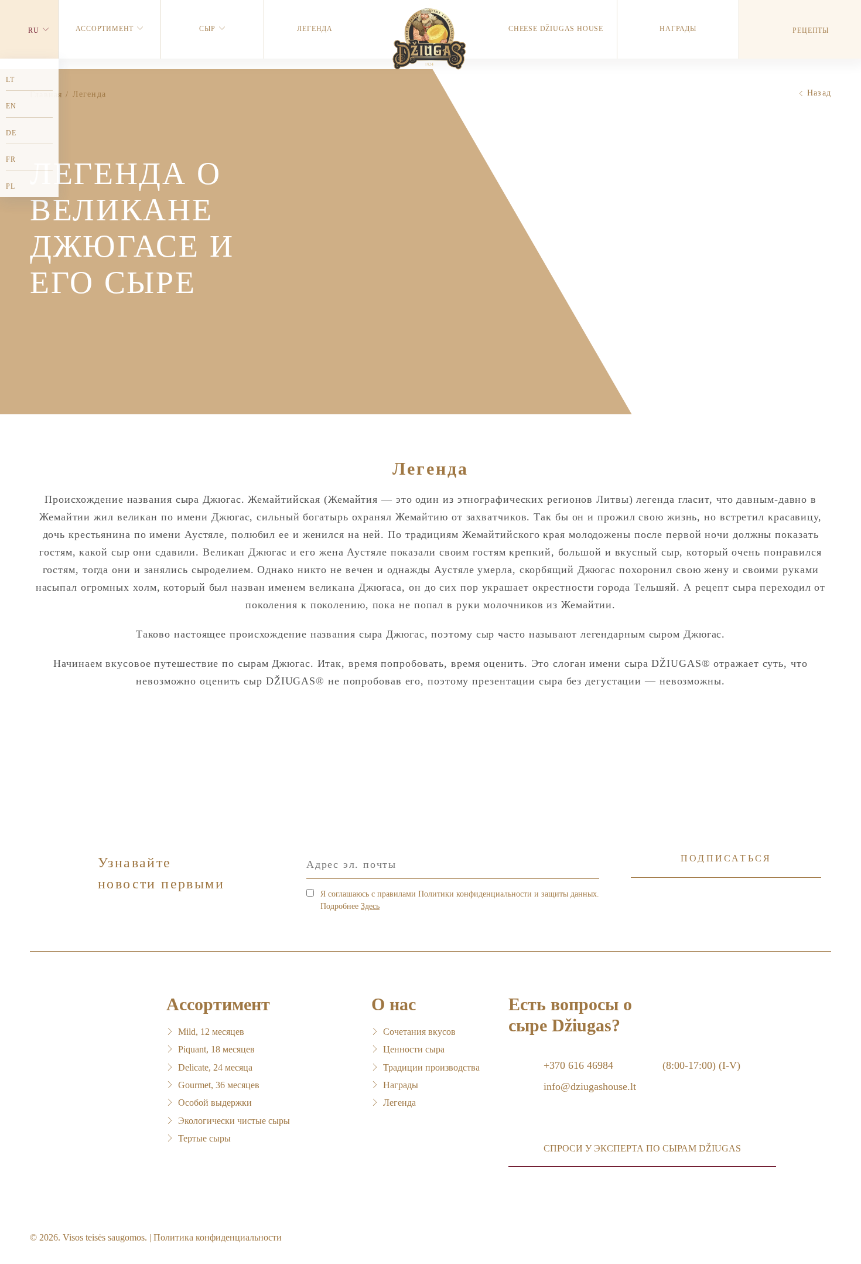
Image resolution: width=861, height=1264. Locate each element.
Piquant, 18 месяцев (216, 1049)
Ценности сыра (414, 1049)
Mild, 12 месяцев (211, 1032)
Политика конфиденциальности (217, 1237)
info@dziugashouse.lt (590, 1086)
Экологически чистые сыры (234, 1121)
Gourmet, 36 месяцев (218, 1085)
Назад (819, 92)
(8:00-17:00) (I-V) (701, 1065)
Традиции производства (431, 1067)
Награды (400, 1085)
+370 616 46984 (578, 1065)
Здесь (370, 906)
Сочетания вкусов (419, 1032)
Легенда (399, 1103)
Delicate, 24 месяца (215, 1067)
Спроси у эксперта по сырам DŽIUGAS (642, 1148)
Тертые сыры (204, 1138)
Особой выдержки (215, 1103)
